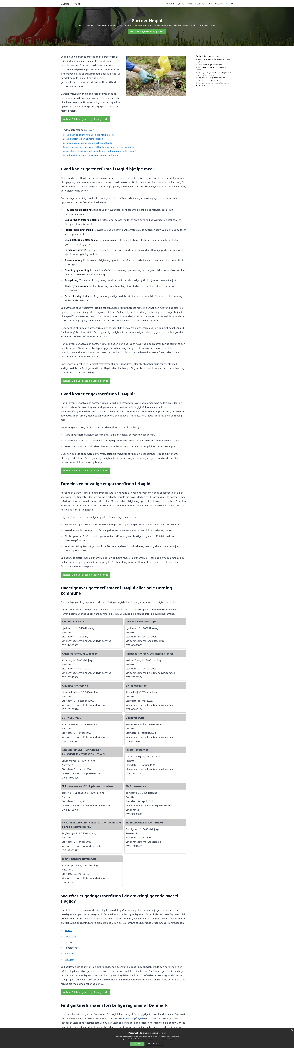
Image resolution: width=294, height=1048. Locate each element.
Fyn (190, 3)
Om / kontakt (215, 3)
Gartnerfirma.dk (71, 4)
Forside (170, 3)
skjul (91, 130)
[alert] (147, 1038)
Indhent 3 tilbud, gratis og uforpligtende (147, 31)
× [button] (292, 1030)
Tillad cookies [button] (137, 1044)
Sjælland (199, 3)
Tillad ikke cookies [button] (155, 1044)
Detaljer (171, 1039)
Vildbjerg (70, 959)
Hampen (69, 953)
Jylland (180, 3)
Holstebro (70, 936)
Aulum (68, 930)
